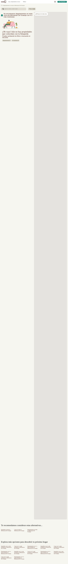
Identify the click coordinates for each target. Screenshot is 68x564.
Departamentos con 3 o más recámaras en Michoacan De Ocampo (46, 554)
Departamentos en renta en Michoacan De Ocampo (32, 530)
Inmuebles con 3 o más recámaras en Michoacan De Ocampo (19, 554)
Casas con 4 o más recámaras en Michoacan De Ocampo (5, 560)
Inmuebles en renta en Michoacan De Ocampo (6, 530)
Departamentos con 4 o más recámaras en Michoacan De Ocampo (19, 560)
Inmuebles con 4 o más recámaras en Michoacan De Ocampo (59, 554)
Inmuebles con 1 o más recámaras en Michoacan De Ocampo (6, 548)
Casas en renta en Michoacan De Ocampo (18, 530)
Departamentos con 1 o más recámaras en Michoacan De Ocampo (32, 548)
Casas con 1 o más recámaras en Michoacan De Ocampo (18, 548)
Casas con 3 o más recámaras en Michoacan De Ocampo (31, 554)
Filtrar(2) (31, 8)
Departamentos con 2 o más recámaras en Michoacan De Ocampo (6, 554)
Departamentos (6, 42)
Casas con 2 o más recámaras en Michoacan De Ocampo (58, 548)
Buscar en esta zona (42, 14)
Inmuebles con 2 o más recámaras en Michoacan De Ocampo (46, 548)
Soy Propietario (61, 1)
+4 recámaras (15, 42)
